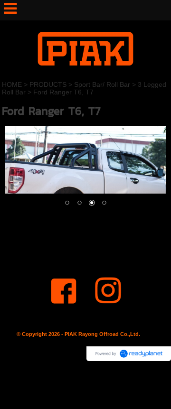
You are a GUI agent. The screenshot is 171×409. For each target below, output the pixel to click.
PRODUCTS (47, 84)
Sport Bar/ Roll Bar (102, 84)
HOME (12, 84)
